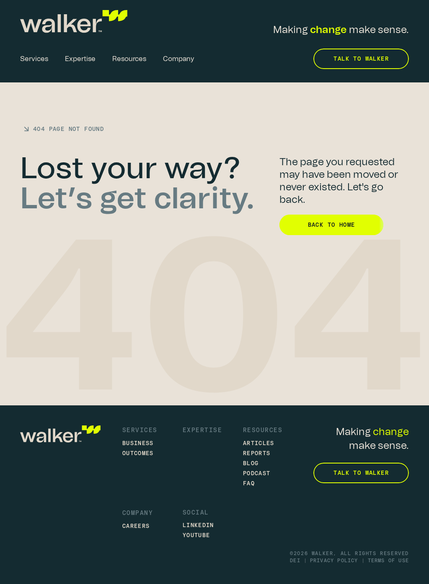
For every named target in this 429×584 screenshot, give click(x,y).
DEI (295, 560)
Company (137, 513)
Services (140, 430)
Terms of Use (388, 560)
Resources (262, 430)
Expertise (202, 430)
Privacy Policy (334, 560)
